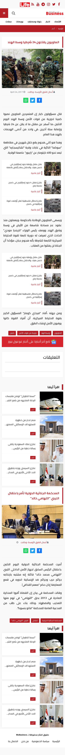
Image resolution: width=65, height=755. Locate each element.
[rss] (32, 4)
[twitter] (32, 100)
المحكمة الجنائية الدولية (52, 620)
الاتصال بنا (13, 741)
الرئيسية (60, 28)
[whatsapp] (25, 100)
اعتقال (35, 620)
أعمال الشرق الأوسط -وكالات (40, 92)
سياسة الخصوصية (40, 741)
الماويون (58, 333)
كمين (12, 333)
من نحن (25, 741)
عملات (8, 22)
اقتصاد (57, 22)
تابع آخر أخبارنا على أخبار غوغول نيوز (29, 341)
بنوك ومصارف (34, 22)
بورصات (19, 22)
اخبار (48, 22)
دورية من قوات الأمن (28, 333)
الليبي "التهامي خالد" (19, 620)
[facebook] (39, 100)
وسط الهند (45, 333)
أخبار (53, 28)
